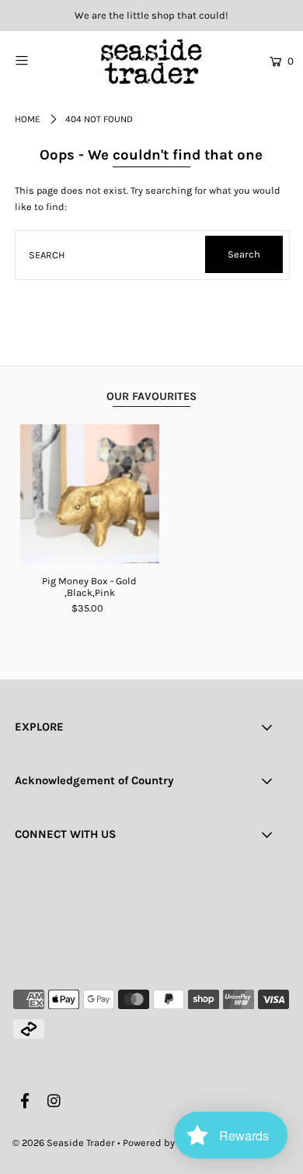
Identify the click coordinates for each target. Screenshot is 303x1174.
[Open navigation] (40, 60)
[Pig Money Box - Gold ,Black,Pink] (89, 493)
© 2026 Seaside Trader (63, 1142)
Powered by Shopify (167, 1142)
